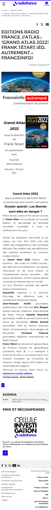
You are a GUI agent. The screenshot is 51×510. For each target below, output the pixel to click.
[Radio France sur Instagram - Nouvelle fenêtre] (10, 465)
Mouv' (45, 498)
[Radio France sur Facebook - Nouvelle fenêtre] (2, 465)
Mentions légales (8, 471)
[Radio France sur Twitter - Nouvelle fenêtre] (5, 465)
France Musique (41, 491)
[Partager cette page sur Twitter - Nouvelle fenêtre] (42, 25)
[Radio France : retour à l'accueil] (25, 3)
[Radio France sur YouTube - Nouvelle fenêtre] (14, 465)
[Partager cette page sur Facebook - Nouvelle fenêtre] (37, 25)
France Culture (41, 487)
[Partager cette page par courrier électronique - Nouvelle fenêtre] (47, 25)
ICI (47, 484)
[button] (47, 4)
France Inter (42, 477)
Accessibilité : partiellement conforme (12, 488)
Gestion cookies (8, 484)
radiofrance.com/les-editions (17, 373)
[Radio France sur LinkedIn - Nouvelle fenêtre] (19, 465)
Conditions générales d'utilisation (10, 476)
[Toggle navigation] (3, 3)
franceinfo (43, 481)
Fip (46, 494)
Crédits (4, 500)
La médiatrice (41, 507)
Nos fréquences (8, 493)
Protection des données (11, 481)
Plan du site (6, 496)
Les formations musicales (41, 502)
